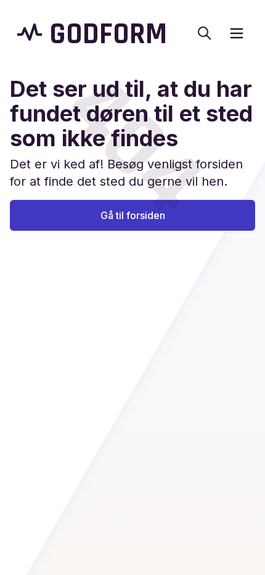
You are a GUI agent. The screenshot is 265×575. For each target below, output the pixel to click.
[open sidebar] (236, 33)
